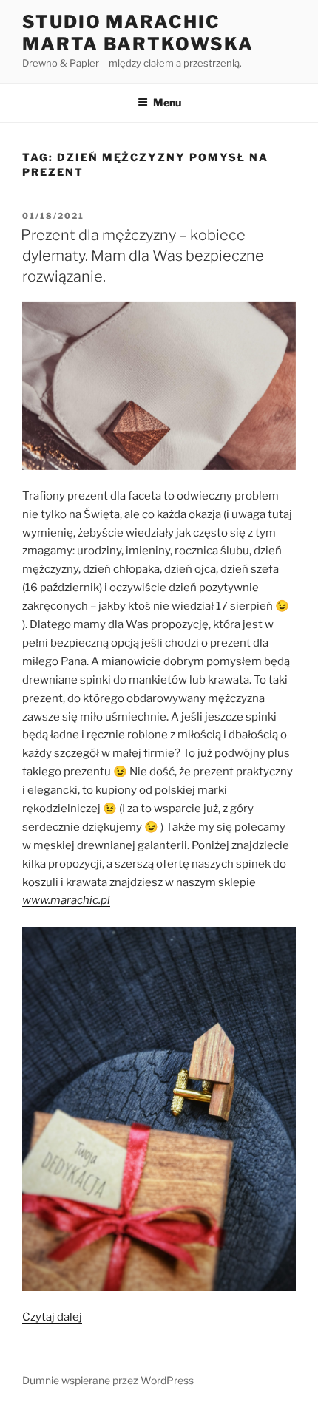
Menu (167, 102)
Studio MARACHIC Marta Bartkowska (138, 33)
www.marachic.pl (66, 900)
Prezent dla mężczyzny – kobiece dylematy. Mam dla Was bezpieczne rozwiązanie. (142, 255)
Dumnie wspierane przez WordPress (108, 1380)
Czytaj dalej (52, 1317)
